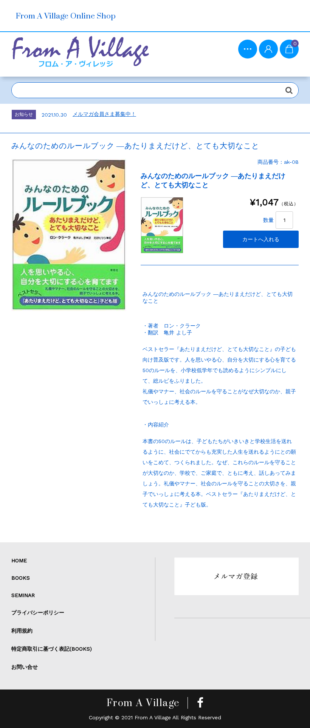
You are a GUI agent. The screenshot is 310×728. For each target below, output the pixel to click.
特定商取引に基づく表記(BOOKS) (51, 649)
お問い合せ (24, 667)
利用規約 (22, 631)
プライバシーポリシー (37, 612)
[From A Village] (80, 54)
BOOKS (20, 578)
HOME (19, 560)
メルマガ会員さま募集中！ (104, 114)
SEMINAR (23, 595)
